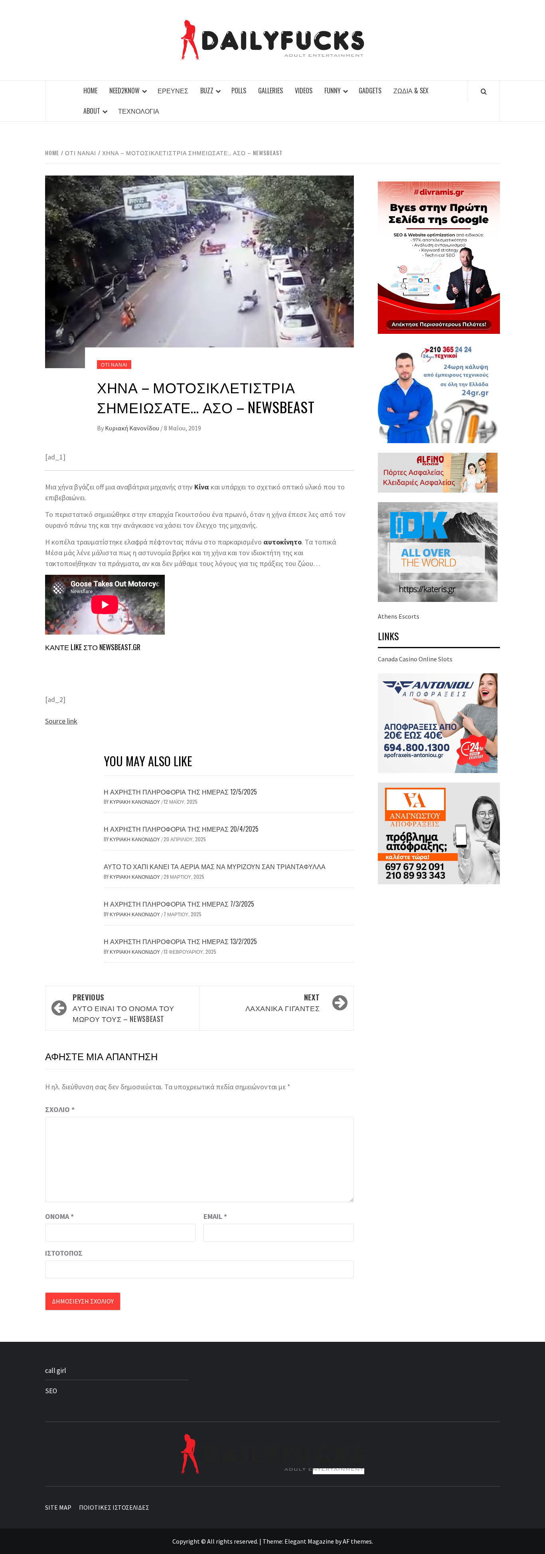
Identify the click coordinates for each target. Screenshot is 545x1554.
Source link (61, 721)
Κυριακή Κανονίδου (132, 428)
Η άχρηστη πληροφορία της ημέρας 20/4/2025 (181, 829)
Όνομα (59, 1216)
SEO (51, 1390)
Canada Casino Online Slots (415, 659)
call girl (55, 1370)
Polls (238, 90)
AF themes (357, 1541)
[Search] (484, 91)
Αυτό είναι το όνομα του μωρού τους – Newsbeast (123, 1008)
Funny (332, 90)
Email (215, 1216)
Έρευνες (173, 90)
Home (90, 90)
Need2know (124, 90)
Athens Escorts (398, 616)
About (91, 111)
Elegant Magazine (309, 1541)
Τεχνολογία (138, 111)
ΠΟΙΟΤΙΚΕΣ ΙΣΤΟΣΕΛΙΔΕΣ (114, 1507)
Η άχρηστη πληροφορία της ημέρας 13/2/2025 (180, 941)
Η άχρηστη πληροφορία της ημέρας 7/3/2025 (179, 904)
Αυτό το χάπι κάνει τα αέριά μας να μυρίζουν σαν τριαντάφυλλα (215, 866)
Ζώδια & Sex (410, 90)
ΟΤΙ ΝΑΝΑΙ (114, 364)
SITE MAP (58, 1507)
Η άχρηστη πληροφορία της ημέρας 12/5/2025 (180, 792)
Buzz (206, 90)
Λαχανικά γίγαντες (282, 1002)
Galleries (270, 90)
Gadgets (370, 90)
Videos (303, 90)
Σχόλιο (60, 1109)
